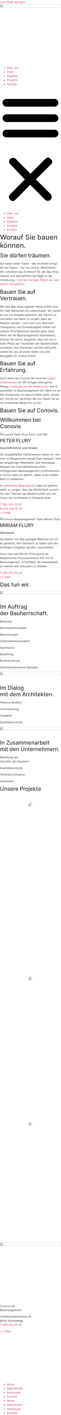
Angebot (12, 76)
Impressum (14, 1392)
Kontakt (12, 84)
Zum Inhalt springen (12, 2)
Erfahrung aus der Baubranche (28, 386)
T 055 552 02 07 (11, 504)
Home (10, 1384)
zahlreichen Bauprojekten (19, 485)
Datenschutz (15, 1388)
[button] (30, 148)
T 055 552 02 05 (11, 573)
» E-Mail (5, 512)
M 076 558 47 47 (11, 508)
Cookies (12, 1396)
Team (10, 71)
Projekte (12, 80)
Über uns (12, 67)
